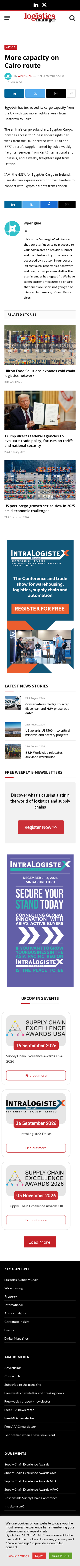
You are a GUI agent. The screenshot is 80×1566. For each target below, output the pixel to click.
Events (9, 1330)
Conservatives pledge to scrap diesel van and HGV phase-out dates (47, 708)
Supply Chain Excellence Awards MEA (30, 1481)
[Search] (72, 18)
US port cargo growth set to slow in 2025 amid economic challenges (39, 508)
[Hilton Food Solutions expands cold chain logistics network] (40, 345)
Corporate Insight (17, 1321)
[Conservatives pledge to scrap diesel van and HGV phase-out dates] (13, 703)
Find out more (36, 1075)
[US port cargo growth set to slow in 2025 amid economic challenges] (40, 480)
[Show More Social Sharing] (71, 93)
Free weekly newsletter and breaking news (34, 1393)
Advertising (12, 1368)
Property (10, 1296)
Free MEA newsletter (19, 1418)
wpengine (25, 76)
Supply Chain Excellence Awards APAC (31, 1489)
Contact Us (12, 1376)
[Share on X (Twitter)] (35, 93)
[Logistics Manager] (40, 18)
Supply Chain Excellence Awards (26, 1464)
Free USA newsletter (19, 1410)
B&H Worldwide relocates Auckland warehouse (44, 754)
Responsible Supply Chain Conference (31, 1498)
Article (11, 47)
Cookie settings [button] (18, 1556)
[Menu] (7, 18)
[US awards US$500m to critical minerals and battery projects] (13, 729)
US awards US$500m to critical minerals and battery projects (47, 732)
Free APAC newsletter (20, 1426)
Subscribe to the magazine (22, 1384)
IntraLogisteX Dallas (36, 1133)
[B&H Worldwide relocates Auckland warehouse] (13, 751)
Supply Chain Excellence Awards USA (30, 1473)
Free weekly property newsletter (27, 1401)
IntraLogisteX (14, 1506)
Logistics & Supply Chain (21, 1279)
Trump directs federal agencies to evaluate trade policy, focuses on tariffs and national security (39, 441)
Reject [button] (39, 1556)
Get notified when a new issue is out (29, 1435)
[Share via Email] (56, 93)
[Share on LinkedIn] (14, 93)
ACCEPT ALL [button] (61, 1556)
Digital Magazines (16, 1338)
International (13, 1305)
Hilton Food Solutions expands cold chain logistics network (39, 373)
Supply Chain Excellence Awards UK (36, 1206)
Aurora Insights (15, 1313)
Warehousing (13, 1288)
